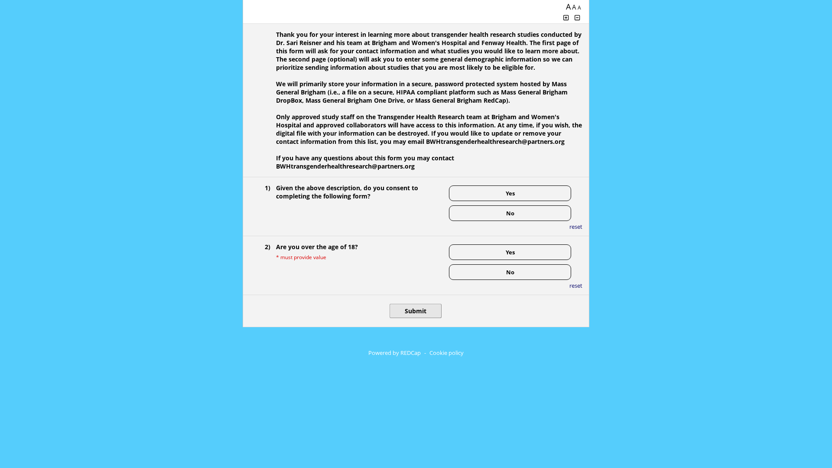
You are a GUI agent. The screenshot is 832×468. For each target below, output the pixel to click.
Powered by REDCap (394, 353)
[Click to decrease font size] (577, 17)
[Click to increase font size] (566, 17)
